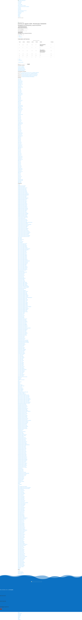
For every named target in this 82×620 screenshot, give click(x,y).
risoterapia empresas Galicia (22, 445)
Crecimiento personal (21, 271)
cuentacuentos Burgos (21, 279)
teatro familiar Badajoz (21, 514)
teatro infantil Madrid (21, 550)
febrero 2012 (20, 166)
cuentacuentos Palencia (21, 339)
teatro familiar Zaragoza (21, 537)
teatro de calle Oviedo (21, 499)
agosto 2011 (19, 172)
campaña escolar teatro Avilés (22, 189)
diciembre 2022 (20, 93)
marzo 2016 (19, 119)
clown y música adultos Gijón (22, 251)
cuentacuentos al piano (21, 273)
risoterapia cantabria (21, 433)
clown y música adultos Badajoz (22, 245)
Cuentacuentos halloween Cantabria (23, 295)
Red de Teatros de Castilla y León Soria (23, 401)
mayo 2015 (19, 127)
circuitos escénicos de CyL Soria (22, 227)
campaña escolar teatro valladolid (23, 214)
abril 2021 (19, 104)
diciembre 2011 (20, 168)
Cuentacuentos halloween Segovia (23, 309)
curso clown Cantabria (21, 357)
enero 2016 (19, 121)
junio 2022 (19, 97)
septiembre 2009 (20, 179)
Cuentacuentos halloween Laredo (23, 300)
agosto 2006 (19, 182)
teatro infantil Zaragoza (21, 565)
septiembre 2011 (20, 171)
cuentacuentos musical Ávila (22, 319)
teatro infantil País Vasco (21, 553)
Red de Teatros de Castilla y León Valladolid (24, 402)
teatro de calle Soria (21, 506)
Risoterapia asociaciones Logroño (22, 415)
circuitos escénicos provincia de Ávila (23, 230)
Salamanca (19, 482)
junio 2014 (19, 138)
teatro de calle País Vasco (21, 500)
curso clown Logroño (21, 362)
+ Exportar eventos (20, 62)
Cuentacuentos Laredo (21, 313)
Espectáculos (20, 1)
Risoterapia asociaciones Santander (23, 422)
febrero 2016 (20, 120)
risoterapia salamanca (21, 476)
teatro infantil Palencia (21, 554)
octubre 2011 (20, 170)
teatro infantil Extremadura (22, 545)
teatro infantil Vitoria (21, 563)
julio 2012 (19, 161)
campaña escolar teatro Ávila (22, 188)
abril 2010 (19, 178)
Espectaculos (20, 613)
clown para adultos (20, 241)
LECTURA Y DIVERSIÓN (21, 67)
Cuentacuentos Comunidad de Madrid (23, 286)
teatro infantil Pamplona (21, 555)
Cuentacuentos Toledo (21, 348)
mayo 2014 (19, 139)
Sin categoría (20, 484)
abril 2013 (19, 152)
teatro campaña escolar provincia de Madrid (24, 487)
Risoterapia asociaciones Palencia (23, 419)
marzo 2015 (19, 129)
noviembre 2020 (20, 105)
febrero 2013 (20, 154)
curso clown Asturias (21, 354)
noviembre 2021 (20, 100)
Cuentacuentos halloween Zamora (23, 311)
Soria (18, 485)
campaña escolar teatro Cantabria (23, 192)
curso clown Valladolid (21, 374)
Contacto (19, 16)
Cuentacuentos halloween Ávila (22, 292)
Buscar (19, 30)
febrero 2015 (20, 130)
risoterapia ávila (20, 430)
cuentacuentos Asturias (21, 275)
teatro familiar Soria (21, 533)
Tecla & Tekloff (20, 4)
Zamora (19, 568)
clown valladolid (20, 242)
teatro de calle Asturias (21, 490)
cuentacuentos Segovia (21, 345)
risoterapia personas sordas (22, 475)
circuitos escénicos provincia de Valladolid (24, 235)
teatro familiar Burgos (21, 515)
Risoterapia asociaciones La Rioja (22, 413)
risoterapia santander (21, 478)
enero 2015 (19, 131)
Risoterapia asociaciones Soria (22, 424)
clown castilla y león (21, 239)
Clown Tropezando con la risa (22, 10)
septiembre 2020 (20, 106)
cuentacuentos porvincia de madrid (23, 340)
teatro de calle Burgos (21, 492)
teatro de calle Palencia (21, 501)
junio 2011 (19, 174)
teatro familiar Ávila (21, 513)
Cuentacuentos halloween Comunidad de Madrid (25, 297)
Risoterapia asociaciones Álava (22, 405)
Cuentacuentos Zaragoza (21, 353)
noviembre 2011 (20, 169)
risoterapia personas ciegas (22, 472)
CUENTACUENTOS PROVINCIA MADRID (23, 342)
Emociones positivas (21, 11)
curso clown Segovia (21, 372)
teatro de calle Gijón (21, 494)
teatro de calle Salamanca (21, 503)
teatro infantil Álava (21, 538)
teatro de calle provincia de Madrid (23, 502)
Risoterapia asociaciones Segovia (22, 423)
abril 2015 (19, 128)
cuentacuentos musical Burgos (22, 320)
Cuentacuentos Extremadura (22, 288)
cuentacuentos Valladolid (21, 350)
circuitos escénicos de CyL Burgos (23, 220)
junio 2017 (19, 113)
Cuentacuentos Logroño (21, 315)
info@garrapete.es (4, 606)
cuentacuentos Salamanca (21, 344)
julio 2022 (19, 96)
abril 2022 (19, 99)
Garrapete (19, 13)
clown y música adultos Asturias (22, 243)
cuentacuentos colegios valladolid (23, 285)
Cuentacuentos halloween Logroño (23, 302)
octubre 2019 (20, 110)
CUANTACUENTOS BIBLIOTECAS (22, 272)
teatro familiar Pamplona (21, 529)
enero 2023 (19, 92)
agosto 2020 (19, 107)
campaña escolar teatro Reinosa (22, 207)
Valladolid (19, 567)
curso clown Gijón (20, 359)
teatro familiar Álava (21, 511)
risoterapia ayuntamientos (21, 431)
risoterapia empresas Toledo (22, 464)
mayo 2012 (19, 163)
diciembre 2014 (20, 132)
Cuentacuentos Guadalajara (22, 290)
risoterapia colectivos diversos (22, 434)
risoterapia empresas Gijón (22, 446)
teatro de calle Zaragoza (21, 510)
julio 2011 (19, 173)
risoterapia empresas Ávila (22, 439)
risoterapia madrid (20, 470)
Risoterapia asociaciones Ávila (22, 407)
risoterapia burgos (20, 432)
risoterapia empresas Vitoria (22, 466)
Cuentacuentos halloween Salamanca (23, 308)
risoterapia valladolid (21, 481)
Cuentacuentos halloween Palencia (23, 305)
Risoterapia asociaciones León (22, 414)
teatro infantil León (20, 548)
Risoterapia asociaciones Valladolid (23, 426)
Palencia (19, 383)
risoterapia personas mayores (22, 474)
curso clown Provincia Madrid (22, 369)
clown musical (20, 240)
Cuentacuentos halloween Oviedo (23, 304)
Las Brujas (19, 7)
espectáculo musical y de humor (22, 376)
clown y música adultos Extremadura (23, 249)
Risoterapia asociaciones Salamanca (23, 421)
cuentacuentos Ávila (21, 276)
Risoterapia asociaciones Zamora (22, 428)
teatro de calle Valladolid (21, 507)
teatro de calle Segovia (21, 505)
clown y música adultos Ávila (22, 244)
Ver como (19, 34)
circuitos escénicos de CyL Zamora (23, 229)
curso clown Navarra (21, 364)
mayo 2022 (19, 98)
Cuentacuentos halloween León (22, 301)
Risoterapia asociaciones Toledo (22, 425)
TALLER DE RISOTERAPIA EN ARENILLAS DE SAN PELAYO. (30, 74)
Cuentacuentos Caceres (21, 280)
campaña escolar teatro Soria (22, 211)
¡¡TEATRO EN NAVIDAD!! (21, 70)
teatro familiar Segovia (21, 532)
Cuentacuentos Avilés (21, 277)
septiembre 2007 (20, 180)
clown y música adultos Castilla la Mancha (24, 248)
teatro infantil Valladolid (21, 562)
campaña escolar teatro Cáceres (22, 191)
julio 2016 (19, 115)
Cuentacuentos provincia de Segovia (23, 341)
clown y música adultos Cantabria (23, 247)
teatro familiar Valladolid (21, 534)
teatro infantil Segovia (21, 559)
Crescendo (19, 3)
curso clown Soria (20, 373)
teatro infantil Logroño (21, 549)
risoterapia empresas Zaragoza (22, 467)
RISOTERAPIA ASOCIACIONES (22, 404)
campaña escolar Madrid (21, 186)
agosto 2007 (19, 181)
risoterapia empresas (21, 436)
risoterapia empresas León (22, 449)
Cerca (19, 31)
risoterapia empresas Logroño (22, 451)
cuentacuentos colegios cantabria (23, 283)
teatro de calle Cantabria (21, 493)
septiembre (20, 36)
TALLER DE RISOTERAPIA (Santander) (43, 51)
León (18, 380)
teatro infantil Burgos (21, 542)
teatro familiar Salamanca (21, 531)
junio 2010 (19, 177)
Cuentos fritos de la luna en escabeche (23, 6)
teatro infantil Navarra (21, 551)
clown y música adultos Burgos (22, 246)
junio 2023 (19, 89)
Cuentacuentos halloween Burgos (23, 294)
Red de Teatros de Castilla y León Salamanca (24, 399)
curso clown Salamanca (21, 370)
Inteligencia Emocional (21, 379)
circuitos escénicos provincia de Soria (23, 234)
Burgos (19, 184)
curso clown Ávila (20, 355)
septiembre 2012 (20, 159)
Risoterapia (19, 9)
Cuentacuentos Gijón (21, 289)
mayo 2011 (19, 175)
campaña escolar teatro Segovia (22, 210)
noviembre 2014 (20, 133)
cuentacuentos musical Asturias (22, 318)
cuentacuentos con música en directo (23, 287)
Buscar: (19, 64)
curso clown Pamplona (21, 368)
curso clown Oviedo (21, 365)
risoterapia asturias (21, 429)
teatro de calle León (21, 495)
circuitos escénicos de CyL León (22, 221)
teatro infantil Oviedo (21, 552)
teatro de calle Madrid (21, 497)
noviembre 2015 (20, 122)
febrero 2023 (20, 91)
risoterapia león (20, 468)
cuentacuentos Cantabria (21, 281)
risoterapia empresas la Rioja (22, 448)
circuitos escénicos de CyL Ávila (22, 219)
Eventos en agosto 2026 (25, 24)
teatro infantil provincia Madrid (22, 556)
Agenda (19, 14)
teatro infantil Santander (21, 558)
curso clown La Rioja (21, 360)
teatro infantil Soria (20, 560)
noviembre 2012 (20, 157)
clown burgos (20, 238)
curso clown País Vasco (21, 366)
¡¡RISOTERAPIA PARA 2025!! (22, 69)
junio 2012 (19, 162)
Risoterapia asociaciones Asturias (23, 406)
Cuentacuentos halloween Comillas (23, 296)
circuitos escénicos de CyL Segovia (23, 226)
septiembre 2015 (20, 123)
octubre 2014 (20, 134)
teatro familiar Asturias (21, 512)
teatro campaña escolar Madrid (22, 486)
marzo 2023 (19, 90)
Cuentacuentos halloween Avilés (22, 293)
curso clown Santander (21, 371)
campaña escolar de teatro (22, 185)
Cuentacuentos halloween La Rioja (23, 299)
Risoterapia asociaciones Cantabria (23, 410)
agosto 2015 (19, 124)
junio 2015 (19, 126)
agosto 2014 (19, 136)
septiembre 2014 (20, 135)
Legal (18, 618)
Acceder (19, 570)
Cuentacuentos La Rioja (21, 312)
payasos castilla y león (21, 385)
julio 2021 (19, 102)
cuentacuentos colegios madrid (22, 284)
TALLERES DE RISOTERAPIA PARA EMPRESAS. (28, 76)
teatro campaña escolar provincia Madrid (24, 488)
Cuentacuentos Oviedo (21, 337)
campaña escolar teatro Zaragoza (22, 216)
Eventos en (19, 29)
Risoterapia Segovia (21, 479)
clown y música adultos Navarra (22, 256)
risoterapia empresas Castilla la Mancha (23, 444)
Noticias (19, 15)
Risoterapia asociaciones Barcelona (23, 408)
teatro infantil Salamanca (21, 557)
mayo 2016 (19, 117)
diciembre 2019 (20, 108)
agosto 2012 (19, 160)
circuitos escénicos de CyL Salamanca (23, 225)
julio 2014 (19, 137)
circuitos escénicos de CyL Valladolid (23, 228)
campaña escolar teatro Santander (23, 209)
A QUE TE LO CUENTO (21, 66)
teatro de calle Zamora (21, 509)
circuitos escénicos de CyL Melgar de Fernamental (25, 222)
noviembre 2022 (20, 94)
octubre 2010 (20, 176)
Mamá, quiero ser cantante (22, 5)
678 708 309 (3, 601)
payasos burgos (20, 384)
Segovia (19, 483)
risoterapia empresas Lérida (22, 450)
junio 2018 (19, 112)
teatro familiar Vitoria (21, 535)
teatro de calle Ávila (21, 491)
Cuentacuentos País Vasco (21, 338)
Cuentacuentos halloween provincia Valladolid (24, 306)
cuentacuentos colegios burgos (22, 282)
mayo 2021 (19, 103)
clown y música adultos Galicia (22, 250)
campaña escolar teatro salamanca (23, 208)
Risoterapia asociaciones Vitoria (22, 427)
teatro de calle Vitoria (21, 508)
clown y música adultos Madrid (22, 255)
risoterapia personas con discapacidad (23, 473)
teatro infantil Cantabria (21, 543)
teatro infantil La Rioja (21, 547)
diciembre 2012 (20, 156)
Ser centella (19, 2)
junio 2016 (19, 116)
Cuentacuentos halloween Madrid (23, 303)
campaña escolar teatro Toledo (22, 212)
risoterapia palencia (21, 471)
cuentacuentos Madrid (21, 317)
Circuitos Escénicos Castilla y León (23, 217)
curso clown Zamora (21, 375)
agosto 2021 (19, 101)
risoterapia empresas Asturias (22, 438)
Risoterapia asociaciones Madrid (22, 416)
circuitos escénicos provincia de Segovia (23, 233)
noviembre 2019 (20, 109)
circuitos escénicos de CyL (21, 218)
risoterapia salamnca (21, 477)
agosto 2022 (19, 95)
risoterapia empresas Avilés (22, 440)
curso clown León (20, 361)
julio (19, 35)
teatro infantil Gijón (21, 546)
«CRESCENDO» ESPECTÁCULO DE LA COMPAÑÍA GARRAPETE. (30, 72)
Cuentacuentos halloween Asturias (23, 291)
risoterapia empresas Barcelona (22, 441)
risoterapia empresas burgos (22, 442)
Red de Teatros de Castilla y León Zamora (24, 403)
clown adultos (20, 237)
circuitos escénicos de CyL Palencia (23, 223)
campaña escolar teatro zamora (22, 215)
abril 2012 (19, 164)
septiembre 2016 (20, 114)
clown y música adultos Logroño (22, 254)
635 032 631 (3, 595)
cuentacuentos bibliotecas (21, 278)
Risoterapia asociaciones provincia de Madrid (24, 420)
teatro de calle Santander (21, 504)
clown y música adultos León (22, 253)
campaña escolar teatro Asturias (22, 187)
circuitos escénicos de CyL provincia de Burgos (24, 224)
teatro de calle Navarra (21, 498)
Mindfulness (20, 12)
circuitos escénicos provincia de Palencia (24, 231)
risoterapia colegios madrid (22, 435)
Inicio (18, 612)
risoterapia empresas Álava (22, 437)
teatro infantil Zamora (21, 564)
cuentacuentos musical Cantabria (23, 321)
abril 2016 (19, 118)
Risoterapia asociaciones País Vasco (23, 418)
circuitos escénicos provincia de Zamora (23, 236)
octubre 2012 (20, 158)
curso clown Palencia (21, 367)
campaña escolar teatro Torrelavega (23, 213)
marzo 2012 (19, 165)
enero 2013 (19, 155)
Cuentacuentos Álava (21, 274)
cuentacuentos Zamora (21, 352)
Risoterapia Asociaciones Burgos (22, 409)
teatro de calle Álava (21, 489)
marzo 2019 (19, 111)
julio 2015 (19, 125)
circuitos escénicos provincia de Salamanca (24, 232)
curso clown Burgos (21, 356)
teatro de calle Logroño (21, 496)
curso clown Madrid (21, 363)
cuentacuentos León (21, 314)
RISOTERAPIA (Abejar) (43, 45)
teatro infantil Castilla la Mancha (22, 544)
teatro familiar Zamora (21, 536)
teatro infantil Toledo (21, 561)
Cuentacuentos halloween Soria (22, 310)
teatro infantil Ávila (20, 540)
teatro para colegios (21, 566)
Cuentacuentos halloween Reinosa (23, 307)
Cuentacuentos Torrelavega (22, 349)
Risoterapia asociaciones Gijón (22, 412)
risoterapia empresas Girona (22, 447)
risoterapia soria (20, 480)
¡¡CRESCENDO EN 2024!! (21, 68)
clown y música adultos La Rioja (22, 252)
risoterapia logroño (20, 469)
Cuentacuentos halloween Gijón (22, 298)
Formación (19, 8)
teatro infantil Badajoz (21, 541)
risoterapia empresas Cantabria (22, 443)
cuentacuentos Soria (21, 346)
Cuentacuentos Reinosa (21, 343)
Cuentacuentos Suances (21, 347)
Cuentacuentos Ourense (21, 336)
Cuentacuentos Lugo (21, 316)
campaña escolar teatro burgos (22, 190)
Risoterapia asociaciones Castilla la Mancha (24, 411)
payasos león (20, 386)
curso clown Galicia (20, 358)
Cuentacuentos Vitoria (21, 351)
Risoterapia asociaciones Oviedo (22, 417)
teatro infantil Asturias (21, 539)
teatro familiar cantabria (21, 516)
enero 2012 (19, 167)
